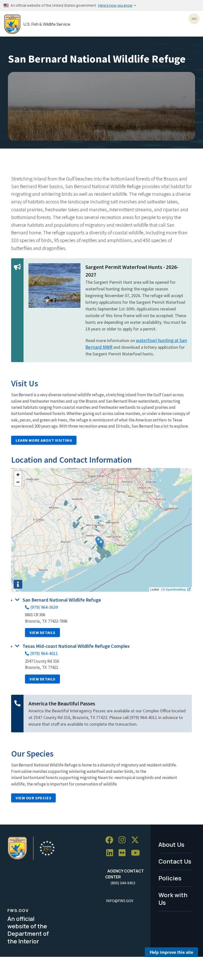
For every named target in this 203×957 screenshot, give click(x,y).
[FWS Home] (12, 24)
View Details (42, 632)
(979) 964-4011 (44, 653)
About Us (171, 844)
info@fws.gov (119, 900)
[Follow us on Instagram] (124, 840)
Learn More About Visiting (44, 440)
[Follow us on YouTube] (137, 853)
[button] (101, 544)
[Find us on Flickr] (124, 853)
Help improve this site (171, 952)
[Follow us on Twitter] (136, 840)
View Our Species (33, 797)
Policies (169, 878)
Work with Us (172, 899)
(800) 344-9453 (122, 882)
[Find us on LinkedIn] (111, 853)
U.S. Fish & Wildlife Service (47, 24)
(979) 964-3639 (44, 607)
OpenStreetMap (176, 589)
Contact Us (174, 861)
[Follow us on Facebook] (111, 840)
